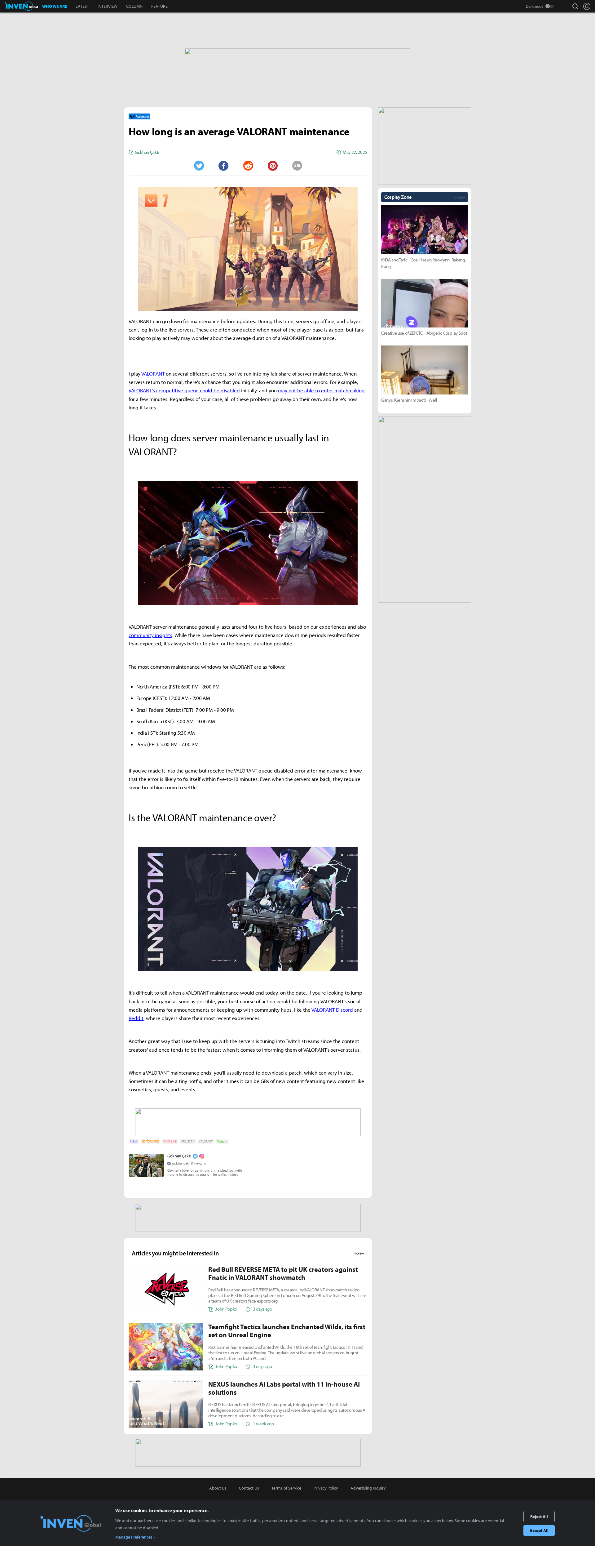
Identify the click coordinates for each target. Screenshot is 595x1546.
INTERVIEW (107, 6)
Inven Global (21, 6)
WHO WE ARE (54, 6)
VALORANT (205, 1141)
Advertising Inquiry (368, 1488)
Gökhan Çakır (179, 1156)
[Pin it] (273, 166)
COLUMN (134, 6)
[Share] (223, 166)
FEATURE (159, 6)
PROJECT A (187, 1141)
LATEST (82, 6)
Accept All (539, 1530)
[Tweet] (199, 166)
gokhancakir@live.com (189, 1163)
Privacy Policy (326, 1488)
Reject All (539, 1516)
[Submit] (248, 166)
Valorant (222, 1141)
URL (297, 165)
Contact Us (249, 1488)
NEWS (134, 1141)
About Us (218, 1488)
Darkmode (535, 6)
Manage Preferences (133, 1537)
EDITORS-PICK (150, 1141)
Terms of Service (286, 1488)
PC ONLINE (170, 1141)
